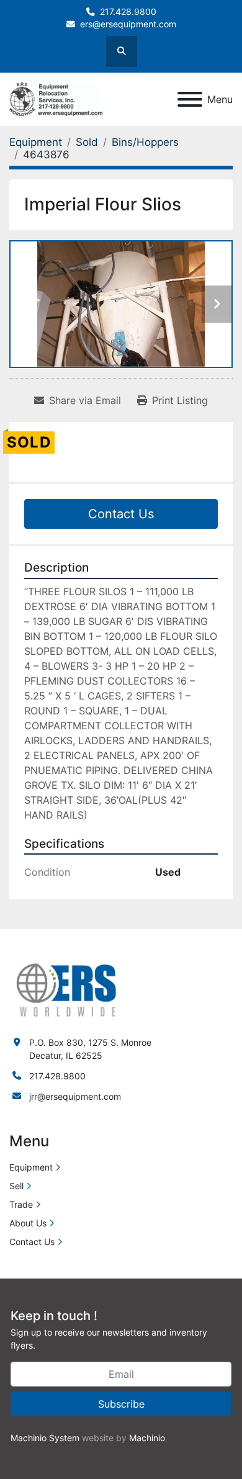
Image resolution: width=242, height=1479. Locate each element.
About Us (28, 1223)
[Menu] (189, 99)
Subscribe (121, 1404)
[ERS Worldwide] (67, 989)
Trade (21, 1204)
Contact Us (121, 513)
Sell (16, 1185)
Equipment (31, 1167)
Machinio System (45, 1437)
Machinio (147, 1437)
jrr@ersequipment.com (75, 1096)
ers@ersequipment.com (128, 24)
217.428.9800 (128, 12)
